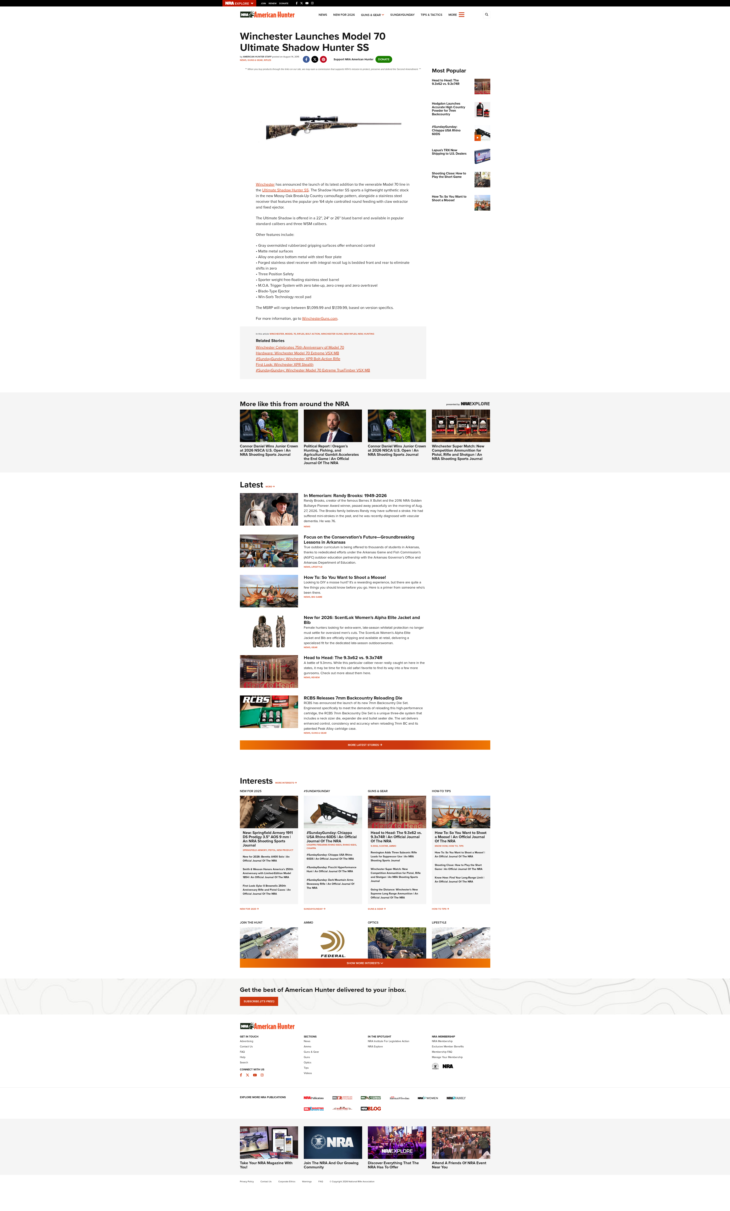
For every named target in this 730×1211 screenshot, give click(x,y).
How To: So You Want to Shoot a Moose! (345, 577)
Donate (283, 3)
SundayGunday (402, 15)
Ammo (392, 846)
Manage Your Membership (447, 1057)
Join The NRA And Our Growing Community (331, 1165)
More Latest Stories (380, 745)
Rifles (267, 60)
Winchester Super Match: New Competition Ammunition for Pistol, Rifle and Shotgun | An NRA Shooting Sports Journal (458, 452)
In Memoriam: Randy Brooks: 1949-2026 (345, 495)
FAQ (242, 1052)
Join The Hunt (251, 922)
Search (244, 1063)
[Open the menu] (461, 14)
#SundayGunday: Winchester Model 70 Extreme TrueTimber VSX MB (313, 370)
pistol (272, 850)
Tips (461, 846)
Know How (441, 846)
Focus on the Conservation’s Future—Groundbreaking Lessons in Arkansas (359, 539)
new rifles (350, 334)
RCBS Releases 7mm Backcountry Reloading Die (353, 698)
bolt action (312, 334)
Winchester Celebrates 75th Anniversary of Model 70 (300, 347)
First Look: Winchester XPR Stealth (284, 364)
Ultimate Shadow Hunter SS (285, 190)
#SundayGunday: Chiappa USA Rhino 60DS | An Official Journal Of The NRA (332, 837)
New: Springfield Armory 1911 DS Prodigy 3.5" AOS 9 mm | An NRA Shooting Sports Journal (268, 839)
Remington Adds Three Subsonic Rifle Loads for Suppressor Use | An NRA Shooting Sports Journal (394, 856)
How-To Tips (441, 791)
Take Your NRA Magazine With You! (266, 1165)
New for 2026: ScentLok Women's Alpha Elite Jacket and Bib (362, 620)
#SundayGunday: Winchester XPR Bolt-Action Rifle (298, 359)
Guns (307, 1057)
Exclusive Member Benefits (448, 1047)
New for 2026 (344, 15)
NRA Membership (442, 1041)
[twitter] (315, 57)
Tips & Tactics (431, 15)
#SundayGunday (317, 791)
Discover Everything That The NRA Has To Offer (393, 1165)
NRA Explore (375, 1047)
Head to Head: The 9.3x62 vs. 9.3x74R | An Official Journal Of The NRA (396, 837)
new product (285, 850)
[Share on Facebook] (306, 57)
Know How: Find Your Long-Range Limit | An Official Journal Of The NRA (459, 880)
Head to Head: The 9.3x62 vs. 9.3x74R (343, 657)
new (360, 334)
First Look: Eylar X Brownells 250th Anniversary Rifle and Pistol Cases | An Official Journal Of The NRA (267, 890)
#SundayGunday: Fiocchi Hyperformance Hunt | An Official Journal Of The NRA (331, 869)
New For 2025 (251, 791)
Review (315, 677)
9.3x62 (374, 846)
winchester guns (332, 334)
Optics (373, 922)
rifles (300, 334)
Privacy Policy (247, 1181)
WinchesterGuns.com (319, 318)
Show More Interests (385, 963)
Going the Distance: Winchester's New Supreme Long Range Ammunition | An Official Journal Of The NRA (394, 894)
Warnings (307, 1181)
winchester (277, 334)
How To (453, 846)
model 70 (290, 334)
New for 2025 (248, 909)
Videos (308, 1073)
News (323, 15)
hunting (369, 334)
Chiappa (311, 848)
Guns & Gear (371, 15)
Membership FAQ (442, 1052)
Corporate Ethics (286, 1181)
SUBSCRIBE (259, 1001)
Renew (273, 3)
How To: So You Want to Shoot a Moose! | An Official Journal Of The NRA (460, 837)
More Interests (284, 783)
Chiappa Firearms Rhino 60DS (324, 845)
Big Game (316, 597)
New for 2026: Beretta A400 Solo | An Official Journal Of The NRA (266, 859)
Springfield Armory (255, 850)
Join (263, 3)
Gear (314, 647)
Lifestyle (316, 567)
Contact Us (246, 1047)
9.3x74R (383, 846)
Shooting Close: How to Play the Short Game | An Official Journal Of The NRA (458, 867)
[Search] (486, 14)
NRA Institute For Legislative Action (388, 1041)
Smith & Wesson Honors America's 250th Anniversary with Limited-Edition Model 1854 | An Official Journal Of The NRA (268, 873)
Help (242, 1057)
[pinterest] (323, 57)
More (269, 486)
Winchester (265, 184)
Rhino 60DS (349, 845)
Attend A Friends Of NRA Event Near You (459, 1165)
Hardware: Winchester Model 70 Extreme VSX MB (297, 353)
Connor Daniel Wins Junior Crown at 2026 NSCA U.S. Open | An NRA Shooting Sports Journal (269, 450)
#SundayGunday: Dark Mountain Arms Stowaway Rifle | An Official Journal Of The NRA (330, 884)
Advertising (246, 1041)
